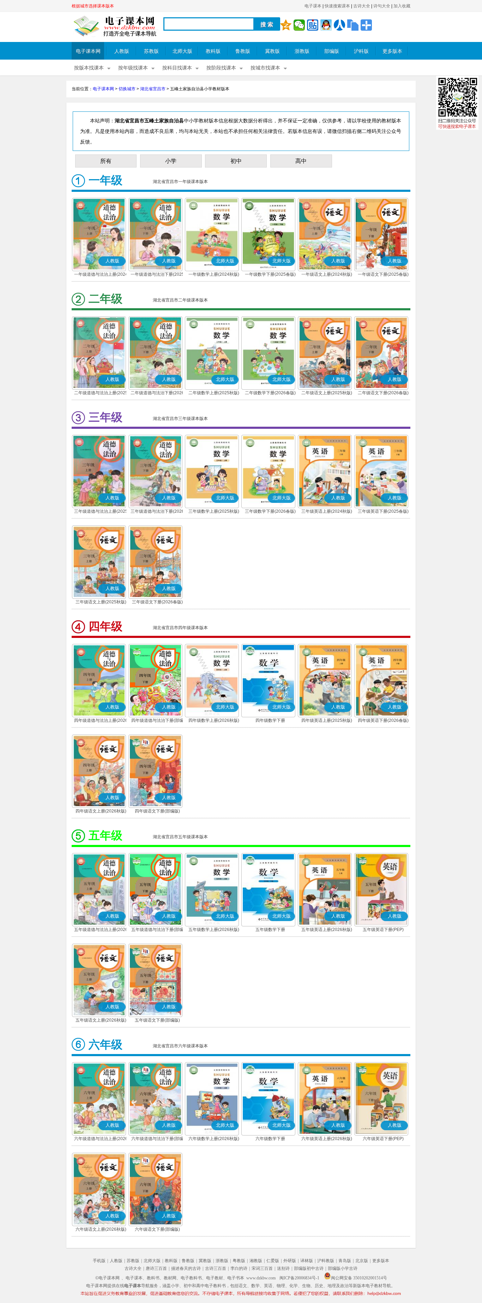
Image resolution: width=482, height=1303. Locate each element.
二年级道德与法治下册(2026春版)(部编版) (157, 393)
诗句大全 (381, 6)
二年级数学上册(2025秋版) (213, 392)
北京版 (361, 1260)
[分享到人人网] (339, 25)
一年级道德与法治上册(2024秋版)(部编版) (101, 275)
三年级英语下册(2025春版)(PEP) (383, 512)
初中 (236, 161)
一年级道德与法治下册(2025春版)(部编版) (157, 275)
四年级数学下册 (270, 720)
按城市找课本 (265, 68)
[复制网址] (353, 25)
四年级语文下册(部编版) (157, 811)
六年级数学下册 (270, 1138)
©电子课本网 (107, 1277)
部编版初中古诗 (309, 1268)
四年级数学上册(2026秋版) (213, 720)
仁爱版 (272, 1260)
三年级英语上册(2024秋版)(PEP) (326, 512)
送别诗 (283, 1268)
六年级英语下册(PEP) (383, 1138)
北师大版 (182, 51)
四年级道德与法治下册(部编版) (157, 721)
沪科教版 (325, 1260)
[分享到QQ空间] (285, 25)
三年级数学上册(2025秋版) (213, 511)
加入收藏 (401, 6)
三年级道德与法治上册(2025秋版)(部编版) (101, 512)
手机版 (99, 1260)
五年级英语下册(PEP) (383, 929)
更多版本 (392, 51)
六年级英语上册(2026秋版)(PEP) (326, 1139)
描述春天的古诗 (186, 1268)
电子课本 (313, 6)
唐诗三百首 (156, 1268)
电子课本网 (88, 51)
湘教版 (255, 1260)
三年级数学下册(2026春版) (270, 511)
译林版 (306, 1260)
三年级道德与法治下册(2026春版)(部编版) (157, 512)
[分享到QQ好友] (326, 25)
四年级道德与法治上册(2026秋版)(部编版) (101, 721)
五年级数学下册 (270, 929)
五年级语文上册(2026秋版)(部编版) (101, 1021)
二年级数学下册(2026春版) (270, 392)
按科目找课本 (177, 68)
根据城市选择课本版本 (93, 6)
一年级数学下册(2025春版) (270, 274)
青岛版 (344, 1260)
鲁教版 (242, 51)
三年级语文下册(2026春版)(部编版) (157, 602)
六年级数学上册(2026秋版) (213, 1138)
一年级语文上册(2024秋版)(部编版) (326, 275)
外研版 (289, 1260)
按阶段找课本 (221, 68)
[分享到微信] (299, 25)
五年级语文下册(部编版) (157, 1020)
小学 (170, 161)
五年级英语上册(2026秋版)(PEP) (326, 930)
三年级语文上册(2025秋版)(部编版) (101, 602)
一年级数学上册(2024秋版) (213, 274)
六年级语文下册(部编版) (157, 1229)
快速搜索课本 (337, 6)
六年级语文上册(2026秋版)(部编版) (101, 1230)
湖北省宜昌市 (152, 88)
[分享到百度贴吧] (312, 25)
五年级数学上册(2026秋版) (213, 929)
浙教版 (302, 51)
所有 (106, 161)
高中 (301, 161)
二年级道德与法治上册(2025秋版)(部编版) (101, 393)
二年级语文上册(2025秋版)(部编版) (326, 393)
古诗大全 (361, 6)
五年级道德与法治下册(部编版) (157, 930)
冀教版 (272, 51)
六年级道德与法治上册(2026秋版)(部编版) (101, 1139)
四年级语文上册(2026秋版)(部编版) (101, 812)
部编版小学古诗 (342, 1268)
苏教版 (151, 51)
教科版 (213, 51)
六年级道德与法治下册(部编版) (157, 1139)
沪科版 (361, 51)
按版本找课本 (89, 68)
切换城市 (127, 88)
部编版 (331, 51)
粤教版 (239, 1260)
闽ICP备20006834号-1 (299, 1277)
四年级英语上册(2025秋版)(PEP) (326, 721)
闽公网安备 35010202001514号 (359, 1277)
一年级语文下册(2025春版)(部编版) (383, 275)
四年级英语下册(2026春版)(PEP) (383, 721)
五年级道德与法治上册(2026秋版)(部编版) (101, 930)
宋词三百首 (262, 1268)
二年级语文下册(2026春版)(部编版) (383, 393)
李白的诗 (238, 1268)
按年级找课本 (133, 68)
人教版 (121, 51)
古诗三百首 (215, 1268)
